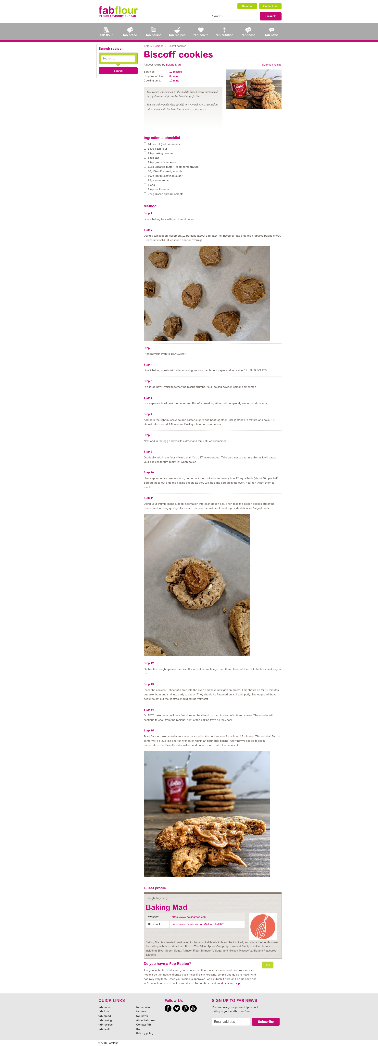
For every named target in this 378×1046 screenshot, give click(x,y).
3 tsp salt (153, 157)
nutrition (143, 1007)
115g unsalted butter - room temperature (173, 166)
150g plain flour (157, 148)
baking (105, 1020)
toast (141, 1011)
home (104, 1007)
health (104, 1029)
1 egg (151, 184)
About (146, 1020)
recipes (105, 1024)
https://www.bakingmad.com (189, 916)
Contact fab (270, 6)
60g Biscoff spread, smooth (165, 171)
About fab (247, 6)
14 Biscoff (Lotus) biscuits (164, 144)
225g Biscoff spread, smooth (165, 193)
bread (104, 1015)
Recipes (158, 45)
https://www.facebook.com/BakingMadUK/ (197, 924)
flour (103, 1011)
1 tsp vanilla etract (159, 189)
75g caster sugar (158, 180)
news (142, 1015)
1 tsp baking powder (160, 153)
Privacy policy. (145, 1033)
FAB (146, 45)
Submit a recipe (272, 64)
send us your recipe (229, 983)
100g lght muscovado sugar (165, 175)
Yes (267, 964)
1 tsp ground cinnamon (162, 162)
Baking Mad (173, 64)
